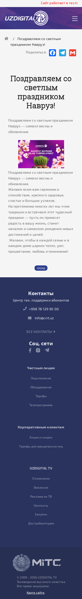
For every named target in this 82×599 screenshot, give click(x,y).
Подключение (41, 378)
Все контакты (39, 331)
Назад (41, 268)
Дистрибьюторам (41, 523)
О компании (41, 478)
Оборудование (41, 387)
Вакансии (41, 487)
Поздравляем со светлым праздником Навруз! (35, 41)
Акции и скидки (41, 437)
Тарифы (41, 396)
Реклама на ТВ (41, 496)
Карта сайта (36, 592)
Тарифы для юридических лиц (41, 446)
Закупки (41, 514)
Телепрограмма (40, 405)
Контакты (41, 505)
